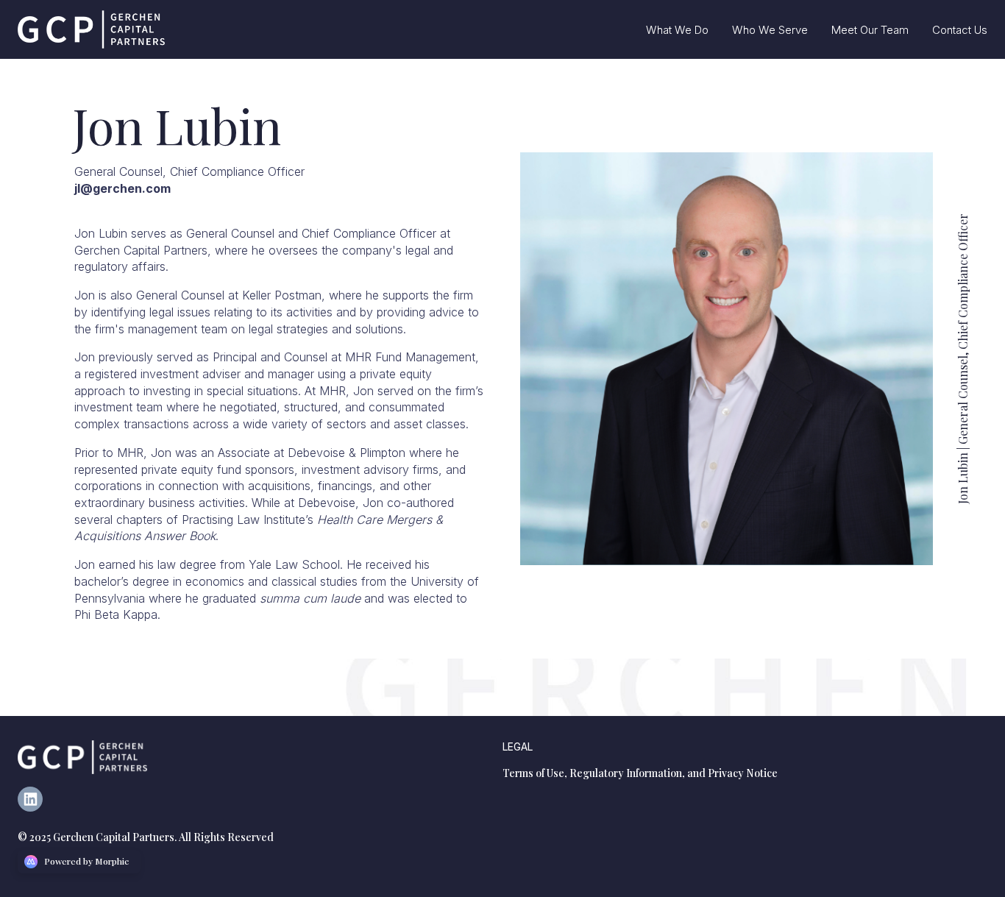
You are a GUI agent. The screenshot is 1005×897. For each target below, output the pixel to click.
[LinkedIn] (36, 807)
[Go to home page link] (82, 757)
